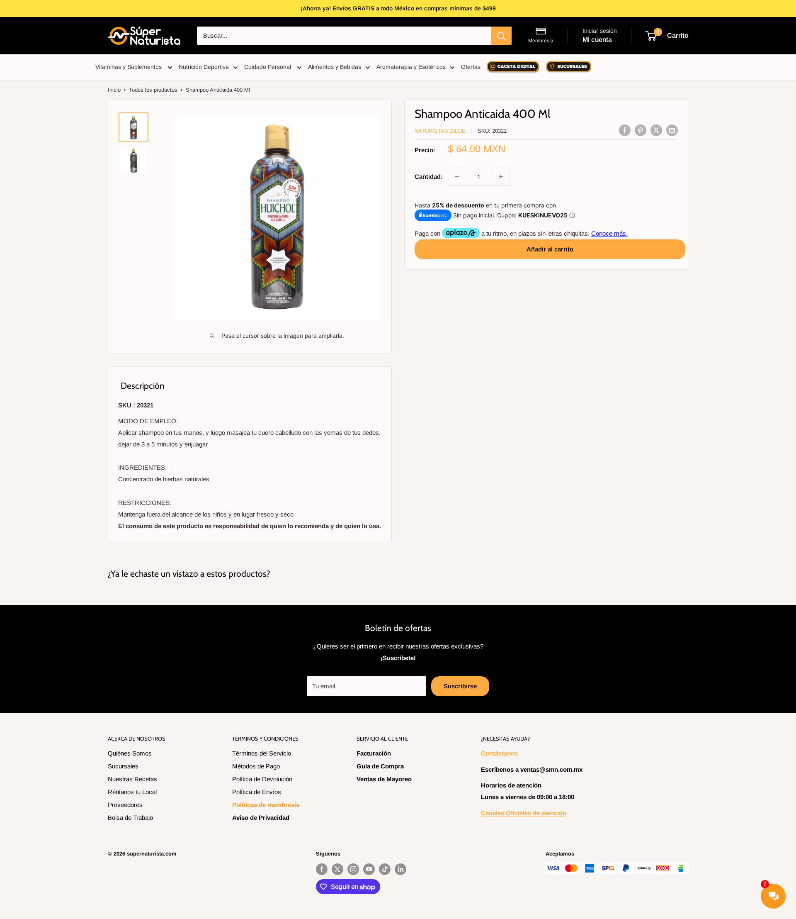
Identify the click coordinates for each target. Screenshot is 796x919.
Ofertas (471, 66)
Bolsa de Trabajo (130, 817)
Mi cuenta (597, 39)
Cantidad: (429, 176)
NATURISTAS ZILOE (440, 131)
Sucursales (123, 766)
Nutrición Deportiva (204, 66)
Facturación (374, 753)
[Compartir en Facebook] (625, 130)
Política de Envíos (256, 791)
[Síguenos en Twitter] (337, 869)
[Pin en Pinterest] (640, 130)
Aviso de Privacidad (260, 817)
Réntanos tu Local (132, 791)
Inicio (114, 90)
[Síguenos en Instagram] (353, 869)
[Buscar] (501, 36)
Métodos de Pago (256, 766)
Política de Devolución (262, 778)
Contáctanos (499, 753)
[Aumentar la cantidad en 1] (501, 176)
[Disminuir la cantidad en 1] (457, 176)
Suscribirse (460, 686)
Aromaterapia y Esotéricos (411, 66)
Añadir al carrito (550, 248)
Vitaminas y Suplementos (129, 66)
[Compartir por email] (672, 130)
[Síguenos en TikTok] (385, 869)
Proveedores (125, 804)
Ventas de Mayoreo (384, 778)
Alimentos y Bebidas (334, 66)
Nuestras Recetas (132, 778)
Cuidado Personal (268, 66)
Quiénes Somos (130, 753)
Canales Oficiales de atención (523, 813)
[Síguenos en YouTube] (369, 869)
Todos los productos (153, 90)
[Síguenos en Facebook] (322, 869)
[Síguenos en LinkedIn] (400, 869)
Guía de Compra (380, 766)
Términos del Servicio (261, 753)
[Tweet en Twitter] (656, 130)
